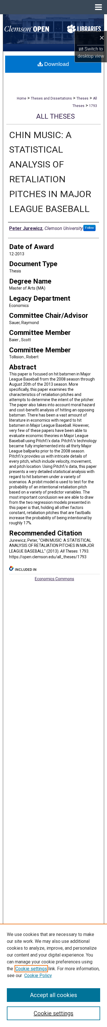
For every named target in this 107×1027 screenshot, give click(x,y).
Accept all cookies (53, 995)
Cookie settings (31, 968)
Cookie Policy (38, 975)
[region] (53, 975)
